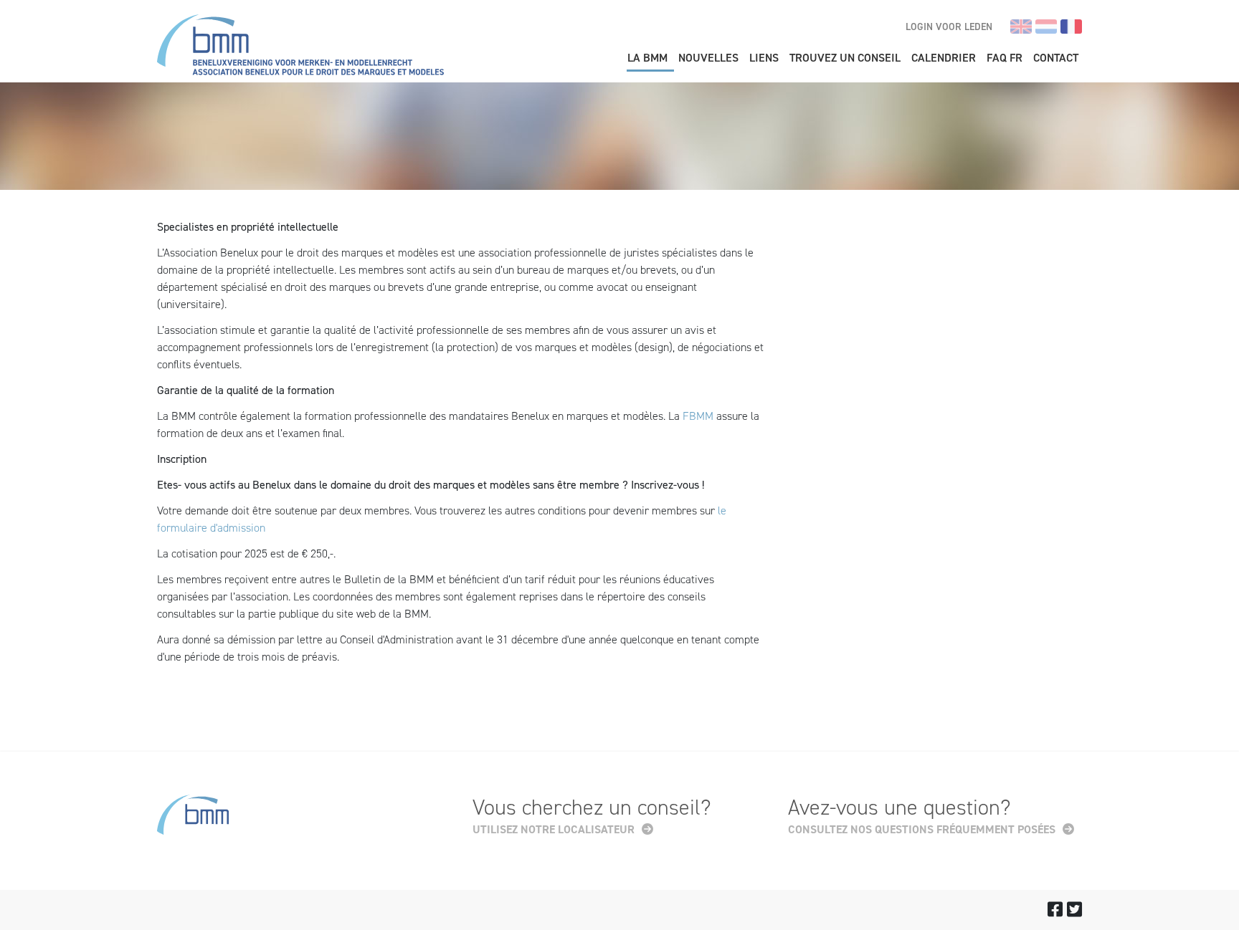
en (1021, 26)
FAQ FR (1004, 57)
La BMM (647, 57)
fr (1071, 26)
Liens (764, 57)
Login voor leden (949, 27)
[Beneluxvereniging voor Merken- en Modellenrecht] (300, 46)
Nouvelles (708, 57)
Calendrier (943, 57)
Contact (1055, 57)
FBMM (698, 415)
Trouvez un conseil (845, 57)
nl (1046, 26)
